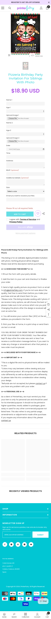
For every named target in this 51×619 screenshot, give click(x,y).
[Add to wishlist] (38, 213)
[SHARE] (43, 214)
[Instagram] (11, 544)
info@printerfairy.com (13, 290)
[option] (25, 34)
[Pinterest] (18, 544)
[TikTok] (24, 544)
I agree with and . (24, 220)
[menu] (2, 7)
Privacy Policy (15, 222)
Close (49, 2)
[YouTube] (31, 544)
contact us (40, 383)
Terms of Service (28, 219)
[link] (13, 474)
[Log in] (41, 8)
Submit (40, 535)
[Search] (9, 8)
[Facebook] (4, 544)
